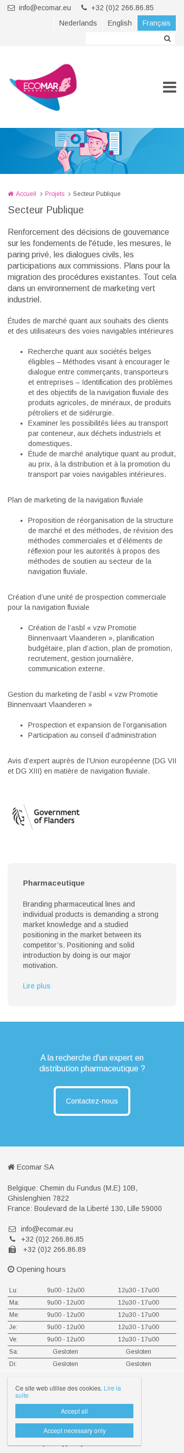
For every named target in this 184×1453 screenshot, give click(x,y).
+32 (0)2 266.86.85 (122, 8)
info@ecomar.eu (45, 8)
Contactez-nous (92, 1101)
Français (157, 23)
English (120, 23)
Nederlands (78, 23)
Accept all (74, 1410)
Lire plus (37, 986)
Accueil (26, 193)
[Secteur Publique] (46, 817)
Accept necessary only (74, 1430)
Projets (54, 193)
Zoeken (167, 38)
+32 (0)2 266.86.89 (53, 1249)
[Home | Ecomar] (58, 87)
